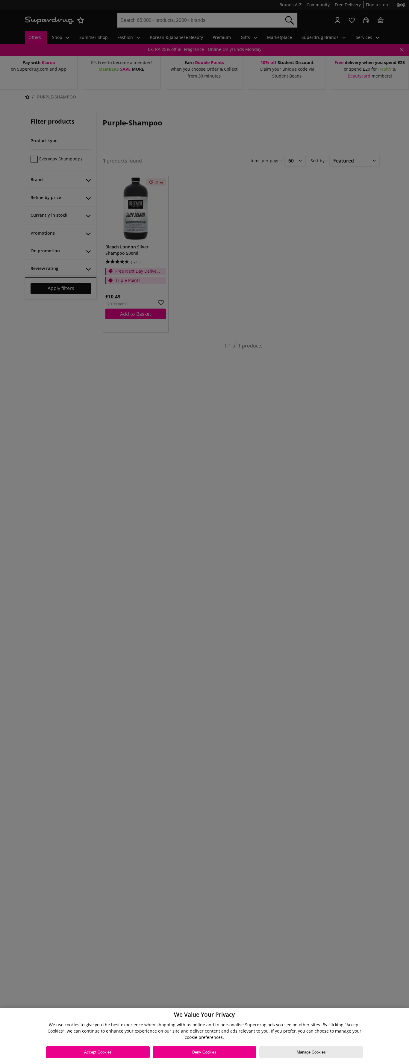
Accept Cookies (98, 1052)
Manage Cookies (311, 1052)
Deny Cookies (204, 1052)
